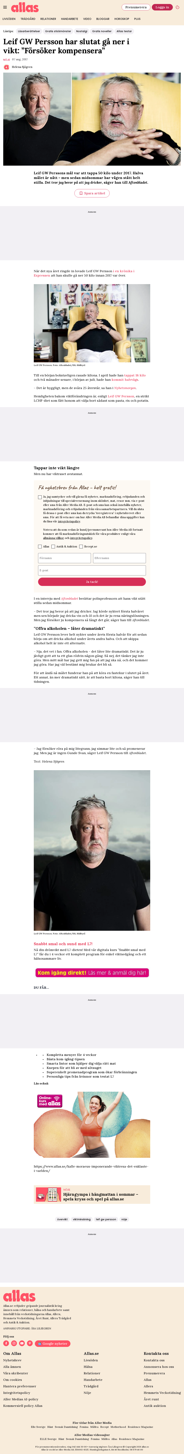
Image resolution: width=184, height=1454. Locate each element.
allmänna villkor (53, 538)
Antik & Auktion (66, 546)
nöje (6, 59)
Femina (84, 1427)
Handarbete (69, 19)
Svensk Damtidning (66, 1427)
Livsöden (9, 19)
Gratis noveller (102, 31)
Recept (104, 1427)
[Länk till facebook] (6, 1343)
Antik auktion (155, 1406)
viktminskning (82, 1219)
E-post (44, 570)
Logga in (162, 7)
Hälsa (88, 1367)
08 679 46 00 (136, 1449)
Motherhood (118, 1427)
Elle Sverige (38, 1427)
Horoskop (121, 19)
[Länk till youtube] (22, 1343)
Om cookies (12, 1380)
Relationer (48, 19)
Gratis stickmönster (58, 31)
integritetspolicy (69, 521)
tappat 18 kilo (135, 375)
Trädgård (27, 19)
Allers (148, 1386)
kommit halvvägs (125, 379)
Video (87, 19)
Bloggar (102, 19)
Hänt (50, 1427)
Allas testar (124, 31)
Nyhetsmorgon (125, 388)
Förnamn (46, 558)
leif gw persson (106, 1219)
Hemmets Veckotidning (162, 1393)
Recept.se (90, 546)
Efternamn (102, 558)
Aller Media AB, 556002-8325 (74, 1449)
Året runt (151, 1399)
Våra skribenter (15, 1373)
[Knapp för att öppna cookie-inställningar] (177, 7)
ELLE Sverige (48, 1439)
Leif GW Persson (121, 396)
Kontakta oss (154, 1360)
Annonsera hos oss (159, 1367)
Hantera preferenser (19, 1386)
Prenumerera (136, 7)
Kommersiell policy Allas (22, 1406)
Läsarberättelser (29, 31)
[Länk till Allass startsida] (64, 7)
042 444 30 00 (79, 1446)
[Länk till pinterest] (30, 1343)
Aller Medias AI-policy (20, 1399)
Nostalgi (81, 31)
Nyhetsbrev (12, 1360)
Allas (46, 546)
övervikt (62, 1219)
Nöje (87, 1393)
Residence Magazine (140, 1427)
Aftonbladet (69, 598)
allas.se (145, 1446)
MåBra (94, 1427)
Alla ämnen (12, 1367)
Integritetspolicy (16, 1393)
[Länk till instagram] (14, 1343)
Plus (137, 19)
